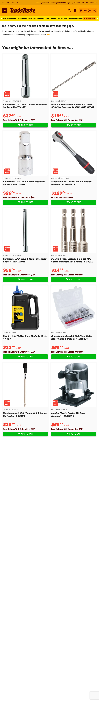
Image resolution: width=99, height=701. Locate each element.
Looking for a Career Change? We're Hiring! (53, 3)
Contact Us (93, 3)
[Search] (69, 10)
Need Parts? (79, 3)
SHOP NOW (89, 18)
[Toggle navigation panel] (4, 10)
